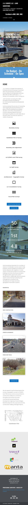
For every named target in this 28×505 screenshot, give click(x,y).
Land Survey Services (14, 204)
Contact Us (14, 208)
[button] (23, 418)
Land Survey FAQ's (6, 489)
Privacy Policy (17, 489)
